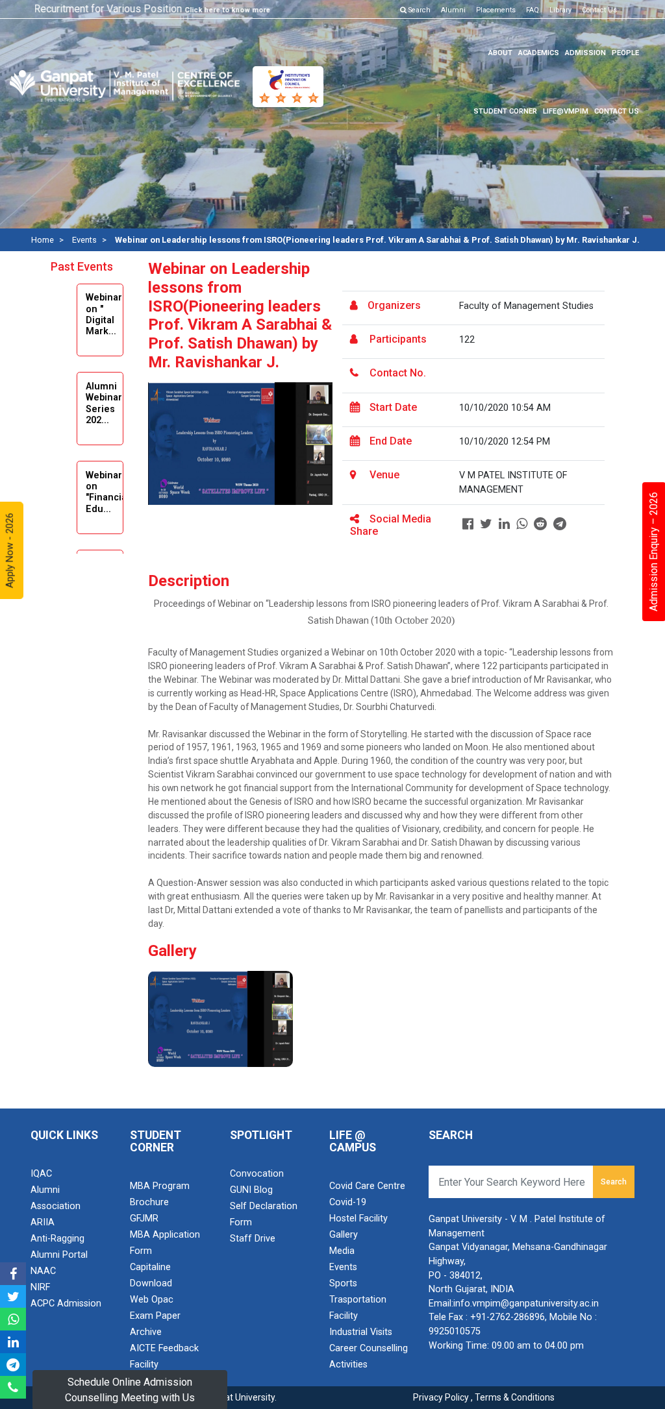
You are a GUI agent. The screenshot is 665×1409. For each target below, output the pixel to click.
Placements (496, 10)
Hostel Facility (358, 1218)
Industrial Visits (360, 1332)
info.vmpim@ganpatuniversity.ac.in (526, 1303)
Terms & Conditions (515, 1397)
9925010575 (455, 1331)
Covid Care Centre (367, 1186)
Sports (343, 1283)
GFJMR (144, 1218)
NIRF (40, 1287)
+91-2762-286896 (507, 1317)
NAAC (43, 1271)
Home (42, 240)
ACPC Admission (66, 1303)
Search (419, 10)
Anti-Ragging (57, 1238)
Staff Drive (252, 1238)
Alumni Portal (59, 1254)
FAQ (532, 10)
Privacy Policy (441, 1397)
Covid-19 (347, 1202)
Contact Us (599, 10)
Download (151, 1283)
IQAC (41, 1173)
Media (342, 1250)
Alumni (453, 10)
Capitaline (150, 1267)
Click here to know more (208, 10)
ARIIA (43, 1222)
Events (84, 240)
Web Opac (151, 1299)
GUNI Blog (251, 1189)
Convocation (257, 1173)
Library (560, 10)
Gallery (343, 1234)
